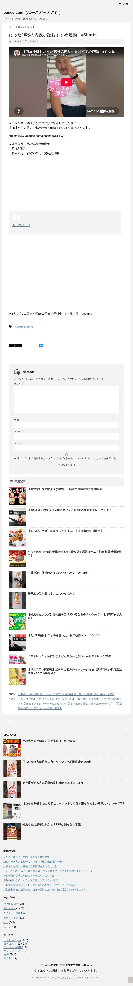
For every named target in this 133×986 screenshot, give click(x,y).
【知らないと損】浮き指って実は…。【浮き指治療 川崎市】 (65, 530)
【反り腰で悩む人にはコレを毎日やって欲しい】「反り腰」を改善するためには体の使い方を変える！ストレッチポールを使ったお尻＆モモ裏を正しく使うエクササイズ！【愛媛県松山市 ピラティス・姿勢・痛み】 (70, 703)
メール (18, 431)
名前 (17, 419)
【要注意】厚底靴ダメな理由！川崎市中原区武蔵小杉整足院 (65, 489)
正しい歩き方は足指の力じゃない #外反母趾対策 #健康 (57, 761)
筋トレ (7, 927)
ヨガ (5, 922)
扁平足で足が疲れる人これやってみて (51, 593)
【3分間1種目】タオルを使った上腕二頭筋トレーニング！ (64, 635)
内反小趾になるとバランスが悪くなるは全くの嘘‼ (30, 880)
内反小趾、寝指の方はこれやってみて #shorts (58, 572)
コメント (19, 384)
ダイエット (9, 908)
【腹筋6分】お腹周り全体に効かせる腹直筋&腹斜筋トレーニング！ (70, 510)
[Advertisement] (66, 183)
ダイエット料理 (11, 913)
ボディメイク (10, 917)
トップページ (21, 225)
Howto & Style (24, 326)
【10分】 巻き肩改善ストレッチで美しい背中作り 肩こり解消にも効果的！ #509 (66, 694)
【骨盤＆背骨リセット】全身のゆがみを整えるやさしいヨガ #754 (39, 885)
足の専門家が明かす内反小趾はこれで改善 (49, 740)
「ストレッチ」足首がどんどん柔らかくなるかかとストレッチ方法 (69, 656)
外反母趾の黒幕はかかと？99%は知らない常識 (52, 824)
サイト (17, 443)
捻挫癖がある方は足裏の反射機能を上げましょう (53, 782)
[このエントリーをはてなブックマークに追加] (41, 345)
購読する (12, 721)
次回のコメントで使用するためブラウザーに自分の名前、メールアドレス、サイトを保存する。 (66, 458)
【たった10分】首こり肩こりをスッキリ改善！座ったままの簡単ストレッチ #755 (73, 803)
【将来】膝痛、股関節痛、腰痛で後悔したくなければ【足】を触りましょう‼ (45, 889)
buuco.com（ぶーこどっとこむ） (33, 12)
